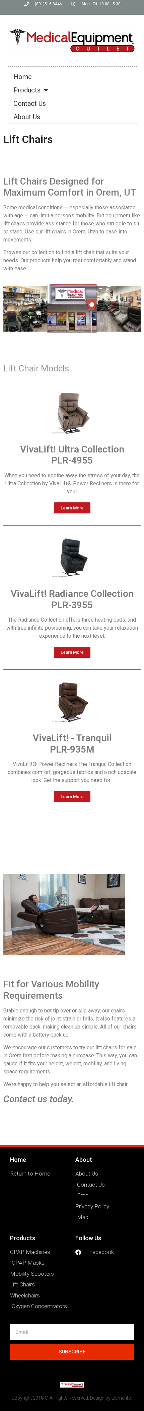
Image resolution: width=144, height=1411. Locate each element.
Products (27, 90)
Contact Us (29, 103)
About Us (26, 117)
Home (22, 77)
